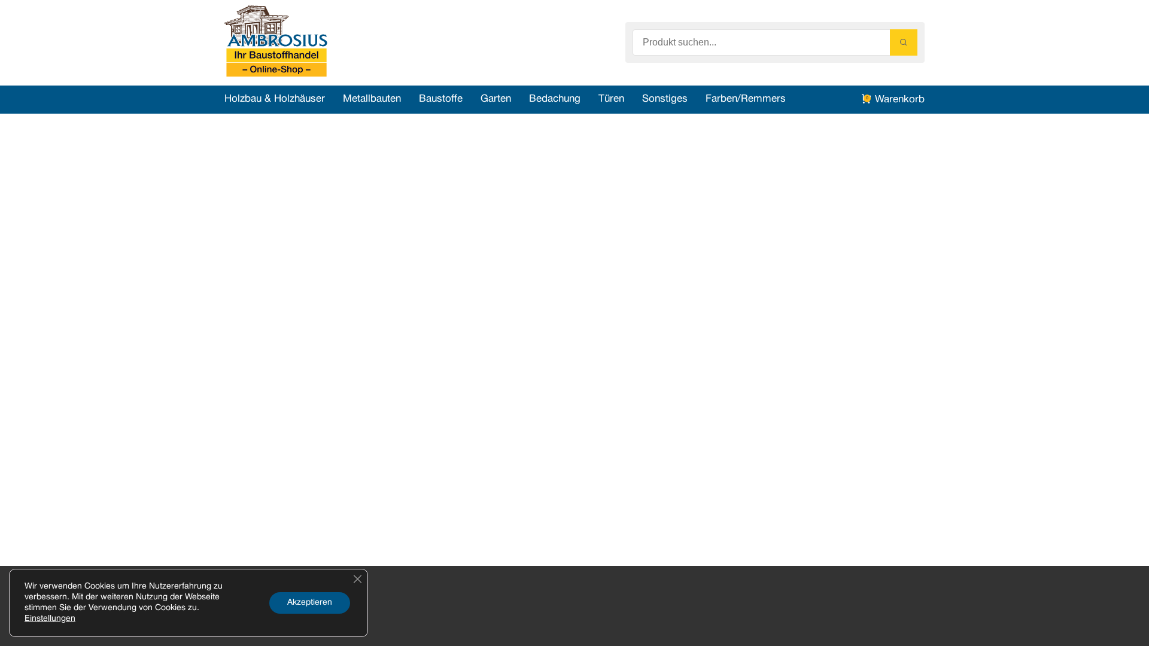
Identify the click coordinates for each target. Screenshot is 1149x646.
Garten (496, 99)
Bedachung (554, 99)
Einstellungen (50, 619)
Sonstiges (665, 99)
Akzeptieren (309, 603)
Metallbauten (372, 99)
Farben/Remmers (746, 99)
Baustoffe (441, 99)
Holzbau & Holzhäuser (274, 99)
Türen (611, 99)
